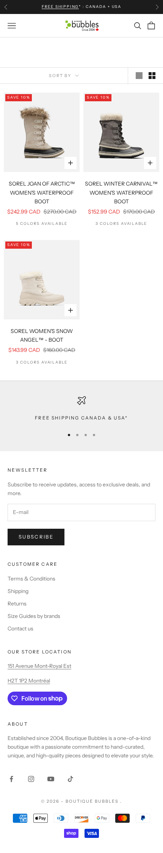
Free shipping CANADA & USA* (81, 418)
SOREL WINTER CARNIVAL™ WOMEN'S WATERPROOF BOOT (121, 192)
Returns (17, 603)
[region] (81, 409)
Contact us (20, 628)
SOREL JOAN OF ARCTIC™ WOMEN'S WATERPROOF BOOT (42, 192)
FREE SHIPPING (60, 6)
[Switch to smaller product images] (152, 76)
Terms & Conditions (31, 578)
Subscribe (36, 537)
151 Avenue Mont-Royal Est (39, 666)
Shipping (18, 591)
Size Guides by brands (34, 616)
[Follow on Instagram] (31, 779)
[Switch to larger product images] (139, 76)
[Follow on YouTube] (51, 779)
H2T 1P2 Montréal (29, 680)
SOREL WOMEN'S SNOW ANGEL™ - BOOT (42, 335)
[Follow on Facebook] (11, 779)
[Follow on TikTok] (70, 779)
